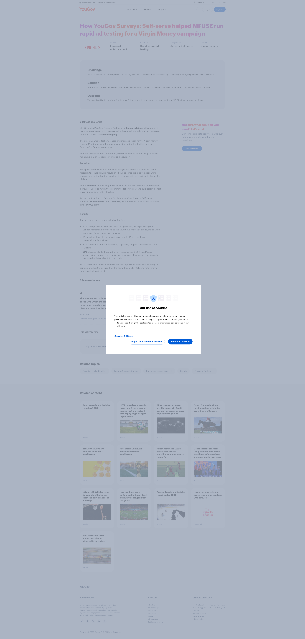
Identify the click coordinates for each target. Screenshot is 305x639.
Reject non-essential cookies (146, 341)
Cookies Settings (123, 336)
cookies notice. (122, 326)
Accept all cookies (180, 341)
